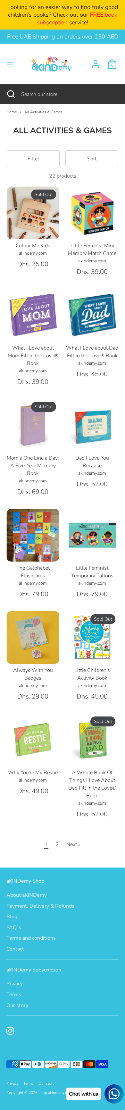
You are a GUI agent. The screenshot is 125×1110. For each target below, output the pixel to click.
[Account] (95, 61)
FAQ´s (13, 927)
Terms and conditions (31, 938)
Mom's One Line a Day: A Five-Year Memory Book (33, 465)
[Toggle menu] (10, 64)
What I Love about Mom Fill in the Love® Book (33, 355)
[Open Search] (10, 94)
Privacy (14, 983)
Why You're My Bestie (33, 772)
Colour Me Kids (33, 245)
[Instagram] (10, 1031)
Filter (33, 158)
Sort (91, 158)
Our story (17, 1005)
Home (11, 111)
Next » (73, 844)
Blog (11, 916)
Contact (15, 949)
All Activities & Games (43, 111)
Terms (13, 994)
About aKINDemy (26, 895)
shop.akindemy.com (55, 1092)
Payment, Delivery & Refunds (40, 906)
